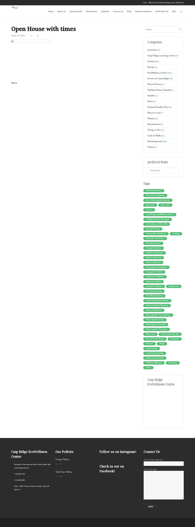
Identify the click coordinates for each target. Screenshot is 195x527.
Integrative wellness (155, 277)
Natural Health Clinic (158, 107)
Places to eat (154, 113)
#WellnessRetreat (153, 190)
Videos (150, 147)
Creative (151, 61)
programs (174, 339)
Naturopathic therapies (156, 329)
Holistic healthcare (154, 253)
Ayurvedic (165, 205)
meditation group (154, 291)
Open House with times (43, 29)
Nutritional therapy (170, 334)
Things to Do (153, 130)
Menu (150, 101)
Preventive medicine (155, 339)
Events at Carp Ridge (158, 79)
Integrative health (154, 272)
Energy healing (153, 229)
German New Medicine (156, 234)
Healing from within (155, 238)
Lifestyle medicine (154, 286)
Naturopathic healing (155, 324)
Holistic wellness (153, 262)
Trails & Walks (154, 136)
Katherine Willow (153, 281)
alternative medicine (155, 195)
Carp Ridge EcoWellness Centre (160, 214)
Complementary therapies (157, 219)
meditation (174, 286)
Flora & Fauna (154, 84)
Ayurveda (150, 205)
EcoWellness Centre (157, 73)
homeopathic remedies (156, 267)
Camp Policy (62, 459)
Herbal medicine (153, 243)
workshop (173, 363)
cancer (149, 210)
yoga (148, 367)
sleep (162, 344)
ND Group (150, 334)
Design (150, 67)
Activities (152, 50)
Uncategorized (154, 141)
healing (175, 234)
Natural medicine (154, 310)
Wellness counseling (155, 358)
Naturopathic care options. (158, 315)
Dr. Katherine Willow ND (156, 224)
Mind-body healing (154, 296)
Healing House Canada (159, 90)
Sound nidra (151, 348)
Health (150, 96)
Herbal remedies (153, 248)
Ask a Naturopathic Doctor (158, 200)
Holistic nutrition (153, 257)
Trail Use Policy (63, 472)
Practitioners (153, 124)
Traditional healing (154, 353)
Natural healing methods (157, 301)
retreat (149, 344)
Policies (151, 119)
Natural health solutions (157, 305)
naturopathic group (155, 320)
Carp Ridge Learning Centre (161, 56)
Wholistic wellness (154, 363)
